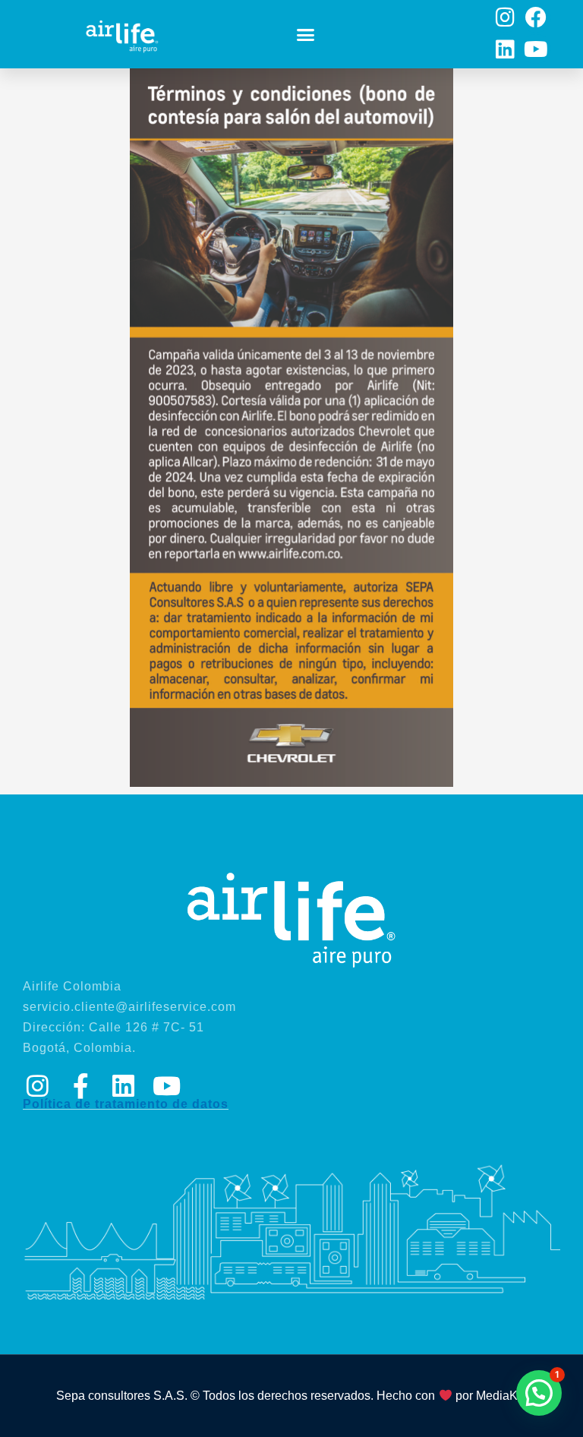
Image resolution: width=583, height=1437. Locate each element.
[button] (306, 34)
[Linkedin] (505, 49)
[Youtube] (535, 49)
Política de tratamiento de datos (125, 1103)
